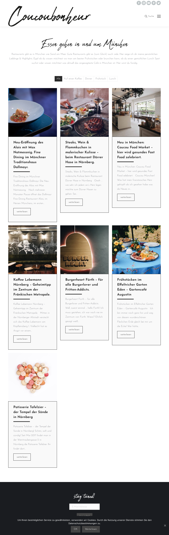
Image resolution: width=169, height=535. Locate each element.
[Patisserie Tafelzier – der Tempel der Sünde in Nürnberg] (32, 377)
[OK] (165, 525)
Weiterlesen (91, 529)
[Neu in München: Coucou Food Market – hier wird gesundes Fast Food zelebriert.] (136, 112)
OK (75, 529)
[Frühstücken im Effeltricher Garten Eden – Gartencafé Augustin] (136, 249)
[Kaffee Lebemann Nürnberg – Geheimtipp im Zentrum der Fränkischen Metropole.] (32, 249)
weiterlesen (22, 211)
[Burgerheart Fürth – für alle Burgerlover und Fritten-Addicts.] (84, 249)
